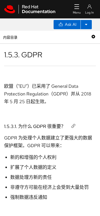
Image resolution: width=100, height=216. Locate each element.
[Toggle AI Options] (86, 24)
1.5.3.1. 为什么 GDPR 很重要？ (35, 126)
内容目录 (10, 37)
